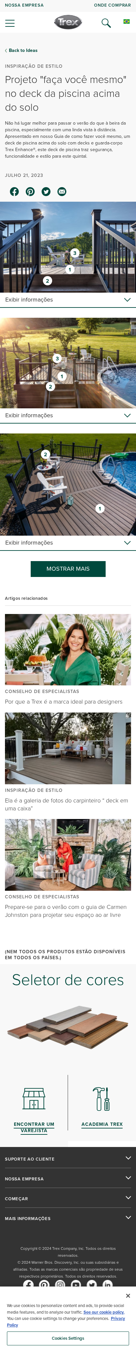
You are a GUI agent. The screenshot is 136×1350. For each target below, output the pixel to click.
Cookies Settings (68, 1338)
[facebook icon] (14, 191)
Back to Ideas (23, 51)
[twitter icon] (46, 191)
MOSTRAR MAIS (68, 568)
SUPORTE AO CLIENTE (29, 1159)
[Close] (128, 1296)
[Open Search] (106, 23)
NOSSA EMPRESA (24, 5)
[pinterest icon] (30, 191)
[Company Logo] (68, 22)
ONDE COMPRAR (112, 5)
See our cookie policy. (104, 1312)
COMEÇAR (16, 1199)
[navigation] (68, 16)
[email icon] (62, 191)
